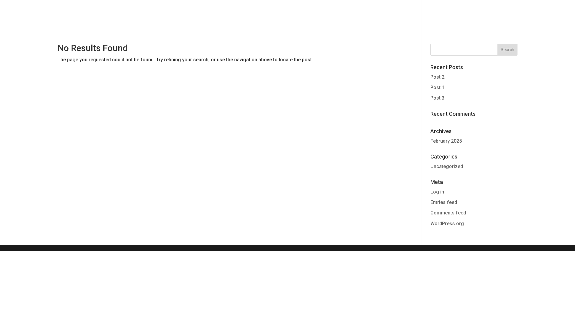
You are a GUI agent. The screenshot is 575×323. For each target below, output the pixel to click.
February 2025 (446, 141)
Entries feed (443, 202)
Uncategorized (446, 166)
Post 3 (437, 98)
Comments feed (448, 213)
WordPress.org (447, 223)
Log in (437, 192)
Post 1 (437, 87)
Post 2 (437, 77)
